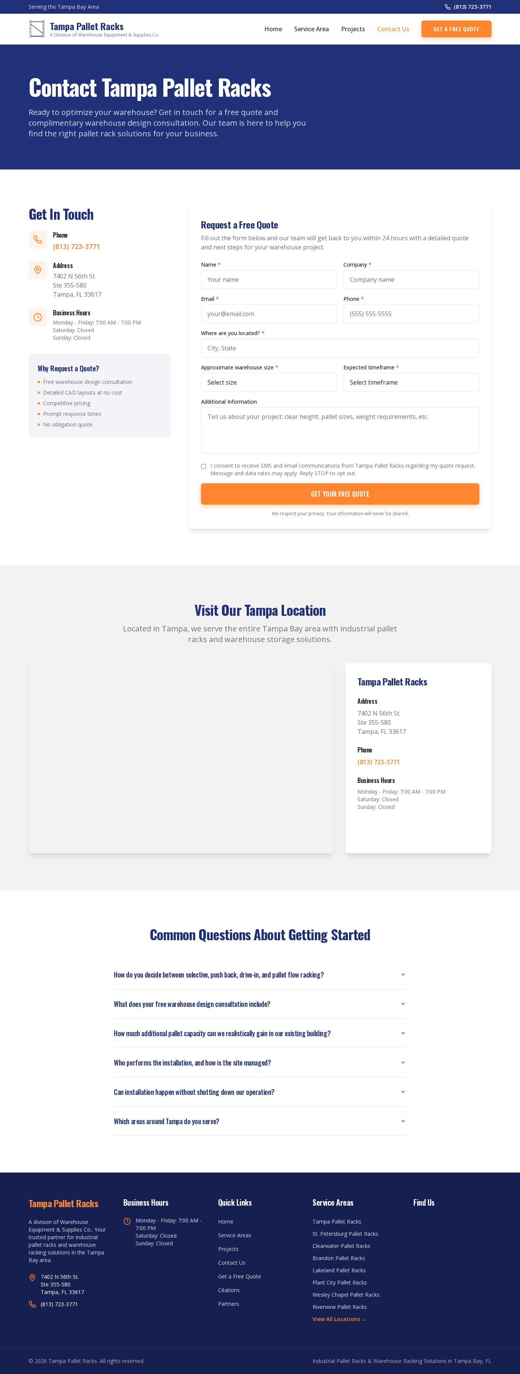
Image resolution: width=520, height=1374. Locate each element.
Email (210, 298)
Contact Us (393, 29)
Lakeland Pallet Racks (339, 1270)
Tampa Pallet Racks (337, 1221)
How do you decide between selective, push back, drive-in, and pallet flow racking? (219, 974)
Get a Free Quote (456, 29)
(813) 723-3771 (472, 6)
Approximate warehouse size (239, 367)
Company (357, 264)
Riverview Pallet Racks (340, 1306)
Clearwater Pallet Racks (341, 1245)
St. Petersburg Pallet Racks (345, 1233)
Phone (353, 298)
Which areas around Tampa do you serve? (166, 1121)
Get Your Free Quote (340, 493)
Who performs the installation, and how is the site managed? (192, 1062)
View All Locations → (340, 1319)
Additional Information (229, 401)
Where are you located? (233, 333)
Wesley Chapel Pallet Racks (346, 1294)
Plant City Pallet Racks (340, 1282)
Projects (353, 29)
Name (211, 264)
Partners (228, 1303)
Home (273, 29)
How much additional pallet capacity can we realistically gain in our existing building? (222, 1033)
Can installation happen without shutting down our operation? (194, 1092)
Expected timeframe (371, 367)
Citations (229, 1290)
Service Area (311, 29)
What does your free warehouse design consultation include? (192, 1004)
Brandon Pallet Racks (339, 1258)
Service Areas (234, 1235)
